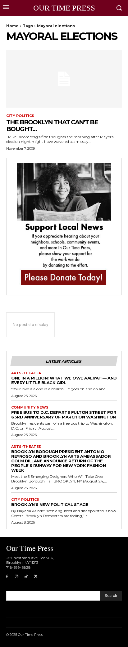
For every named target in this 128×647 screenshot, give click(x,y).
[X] (35, 576)
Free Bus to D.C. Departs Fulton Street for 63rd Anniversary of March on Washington (63, 414)
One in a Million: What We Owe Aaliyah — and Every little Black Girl (64, 380)
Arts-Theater (26, 373)
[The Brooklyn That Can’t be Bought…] (64, 79)
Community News (29, 407)
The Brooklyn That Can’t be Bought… (52, 125)
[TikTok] (26, 576)
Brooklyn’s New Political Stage (49, 504)
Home (12, 26)
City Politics (20, 116)
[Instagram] (16, 576)
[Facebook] (7, 576)
